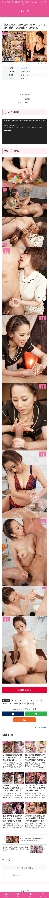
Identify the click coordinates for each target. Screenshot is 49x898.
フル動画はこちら (24, 690)
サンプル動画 (25, 99)
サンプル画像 (25, 103)
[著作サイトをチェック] (13, 714)
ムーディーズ (36, 700)
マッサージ (25, 700)
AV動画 (7, 700)
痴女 (31, 704)
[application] (24, 132)
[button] (44, 523)
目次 (21, 94)
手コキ (24, 704)
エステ (15, 700)
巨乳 (16, 704)
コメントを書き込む (24, 868)
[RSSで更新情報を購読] (24, 719)
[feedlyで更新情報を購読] (36, 714)
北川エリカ (25, 68)
